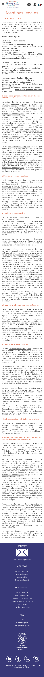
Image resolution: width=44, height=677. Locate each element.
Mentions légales (22, 623)
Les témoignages (22, 574)
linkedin (9, 656)
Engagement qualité (22, 580)
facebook (18, 656)
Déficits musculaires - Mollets (22, 598)
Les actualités (22, 577)
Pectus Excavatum (22, 593)
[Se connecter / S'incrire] (34, 4)
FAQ (22, 620)
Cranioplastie (22, 604)
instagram (36, 657)
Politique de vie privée (22, 625)
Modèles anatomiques (22, 607)
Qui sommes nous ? (22, 571)
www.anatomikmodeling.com (28, 30)
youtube (27, 656)
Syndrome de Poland (22, 595)
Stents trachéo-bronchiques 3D (22, 601)
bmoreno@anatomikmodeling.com (16, 70)
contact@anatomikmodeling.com (16, 58)
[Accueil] (12, 4)
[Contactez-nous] (29, 4)
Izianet (23, 62)
